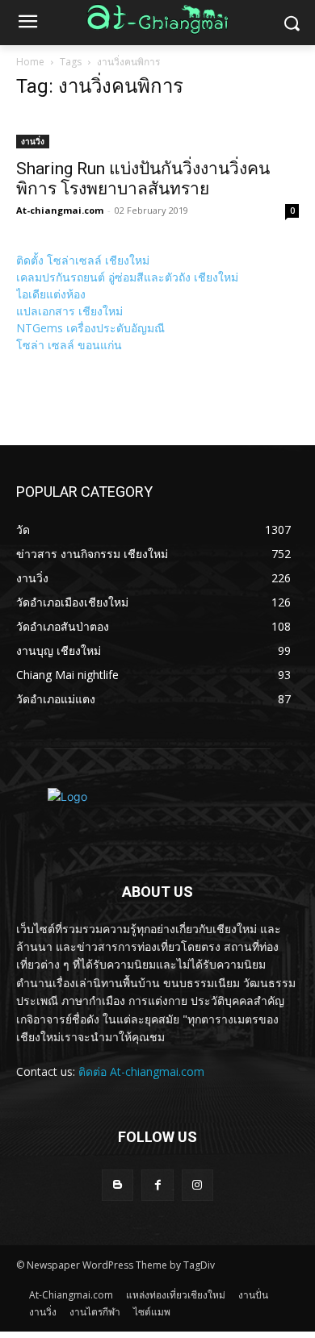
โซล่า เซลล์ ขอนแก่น (69, 344)
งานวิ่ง (32, 141)
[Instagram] (197, 1185)
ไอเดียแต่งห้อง (51, 294)
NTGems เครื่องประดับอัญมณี (90, 328)
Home (30, 62)
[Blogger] (117, 1185)
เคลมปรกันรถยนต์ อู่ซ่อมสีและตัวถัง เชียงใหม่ (127, 277)
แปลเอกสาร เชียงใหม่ (69, 311)
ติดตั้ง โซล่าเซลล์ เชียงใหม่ (82, 260)
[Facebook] (157, 1185)
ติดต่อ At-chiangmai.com (141, 1071)
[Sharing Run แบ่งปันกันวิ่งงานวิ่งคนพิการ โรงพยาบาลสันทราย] (157, 131)
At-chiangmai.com (59, 210)
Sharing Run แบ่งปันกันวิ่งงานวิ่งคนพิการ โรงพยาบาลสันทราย (143, 178)
